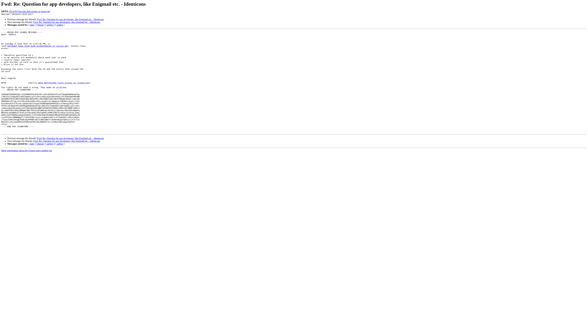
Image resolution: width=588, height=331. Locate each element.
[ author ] (59, 25)
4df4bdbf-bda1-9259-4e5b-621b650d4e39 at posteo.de (37, 46)
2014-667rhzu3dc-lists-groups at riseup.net (29, 11)
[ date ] (32, 25)
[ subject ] (50, 25)
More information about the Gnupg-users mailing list (26, 150)
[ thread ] (40, 25)
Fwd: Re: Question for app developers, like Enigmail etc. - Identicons (70, 19)
